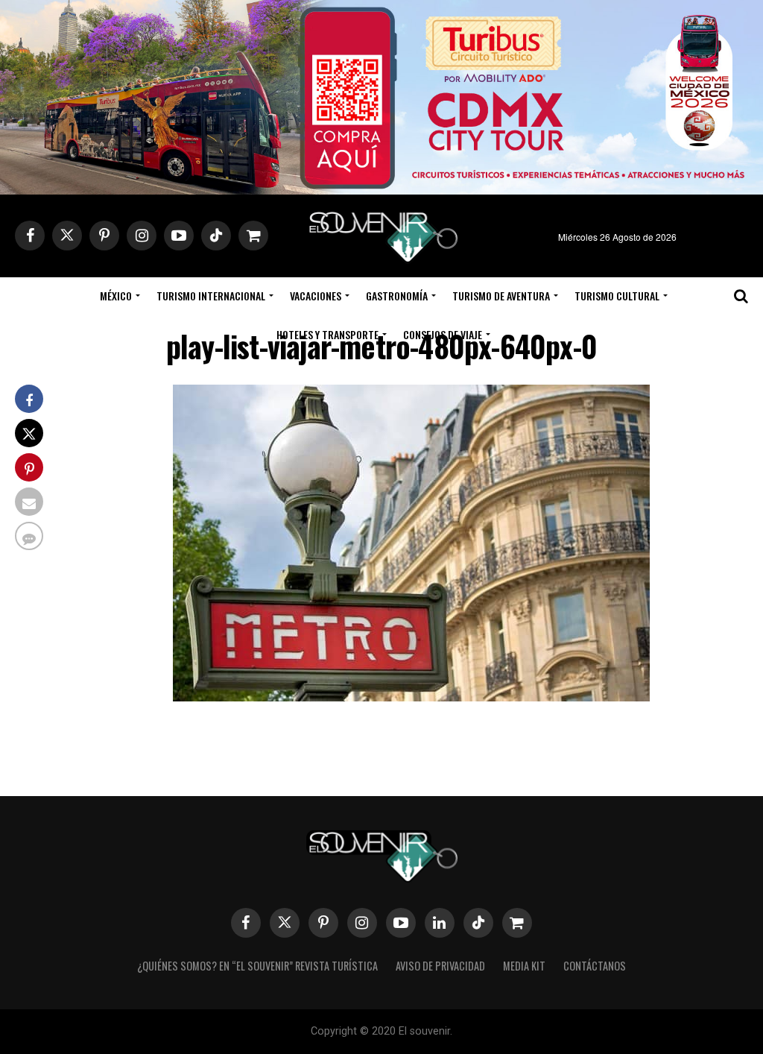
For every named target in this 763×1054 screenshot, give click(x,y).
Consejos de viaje (442, 334)
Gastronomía (397, 295)
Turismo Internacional (210, 295)
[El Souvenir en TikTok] (478, 923)
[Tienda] (517, 923)
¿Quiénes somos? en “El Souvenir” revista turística (257, 965)
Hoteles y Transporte (327, 334)
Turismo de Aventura (501, 295)
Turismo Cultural (616, 295)
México (116, 295)
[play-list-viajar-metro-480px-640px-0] (411, 696)
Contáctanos (594, 965)
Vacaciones (315, 295)
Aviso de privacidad (440, 965)
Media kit (524, 965)
